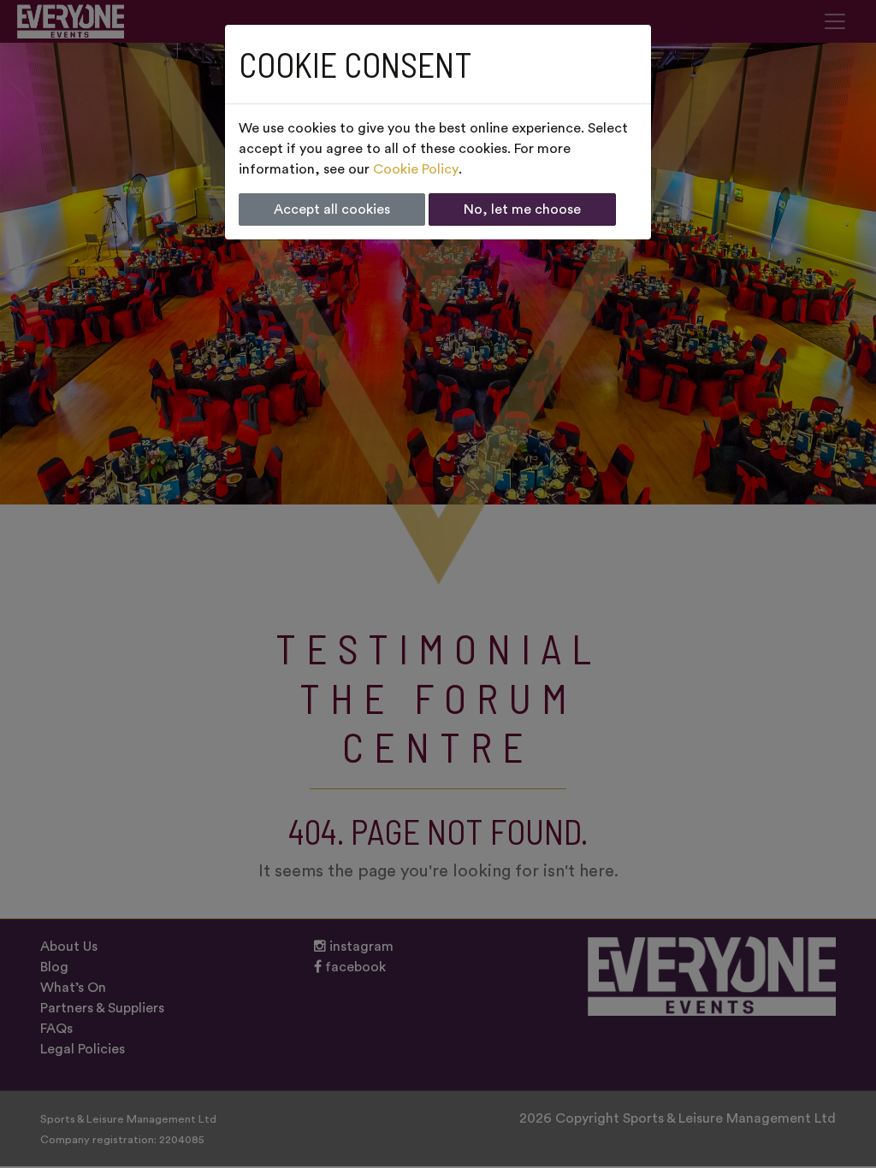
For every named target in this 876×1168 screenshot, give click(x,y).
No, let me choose (522, 209)
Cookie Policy (416, 169)
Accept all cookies (332, 209)
